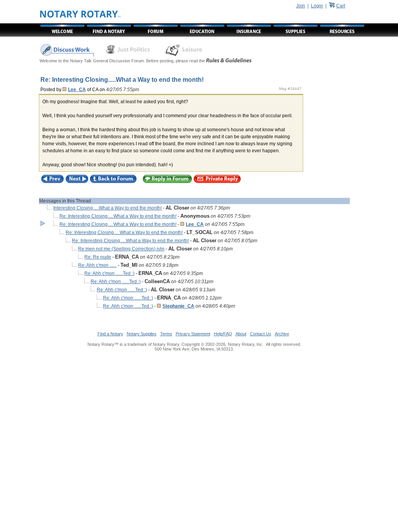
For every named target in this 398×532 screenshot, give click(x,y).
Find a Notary (110, 333)
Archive (282, 333)
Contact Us (260, 333)
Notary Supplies (142, 333)
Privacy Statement (193, 333)
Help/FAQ (223, 333)
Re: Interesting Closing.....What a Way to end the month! (117, 216)
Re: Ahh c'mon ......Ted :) (109, 273)
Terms (166, 333)
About (241, 333)
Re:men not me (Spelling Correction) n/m (121, 249)
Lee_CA (77, 89)
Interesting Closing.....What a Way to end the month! (107, 208)
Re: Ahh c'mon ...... (97, 265)
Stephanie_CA (178, 306)
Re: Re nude (97, 257)
